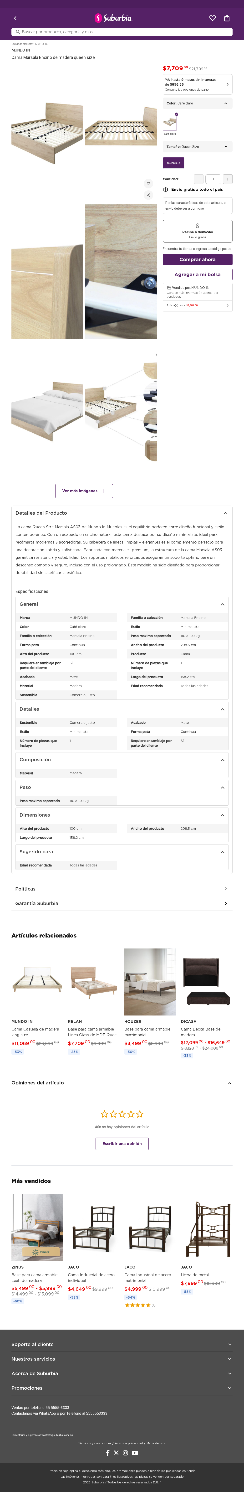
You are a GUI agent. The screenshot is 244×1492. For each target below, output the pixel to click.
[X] (116, 1453)
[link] (37, 1002)
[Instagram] (125, 1453)
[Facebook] (108, 1453)
